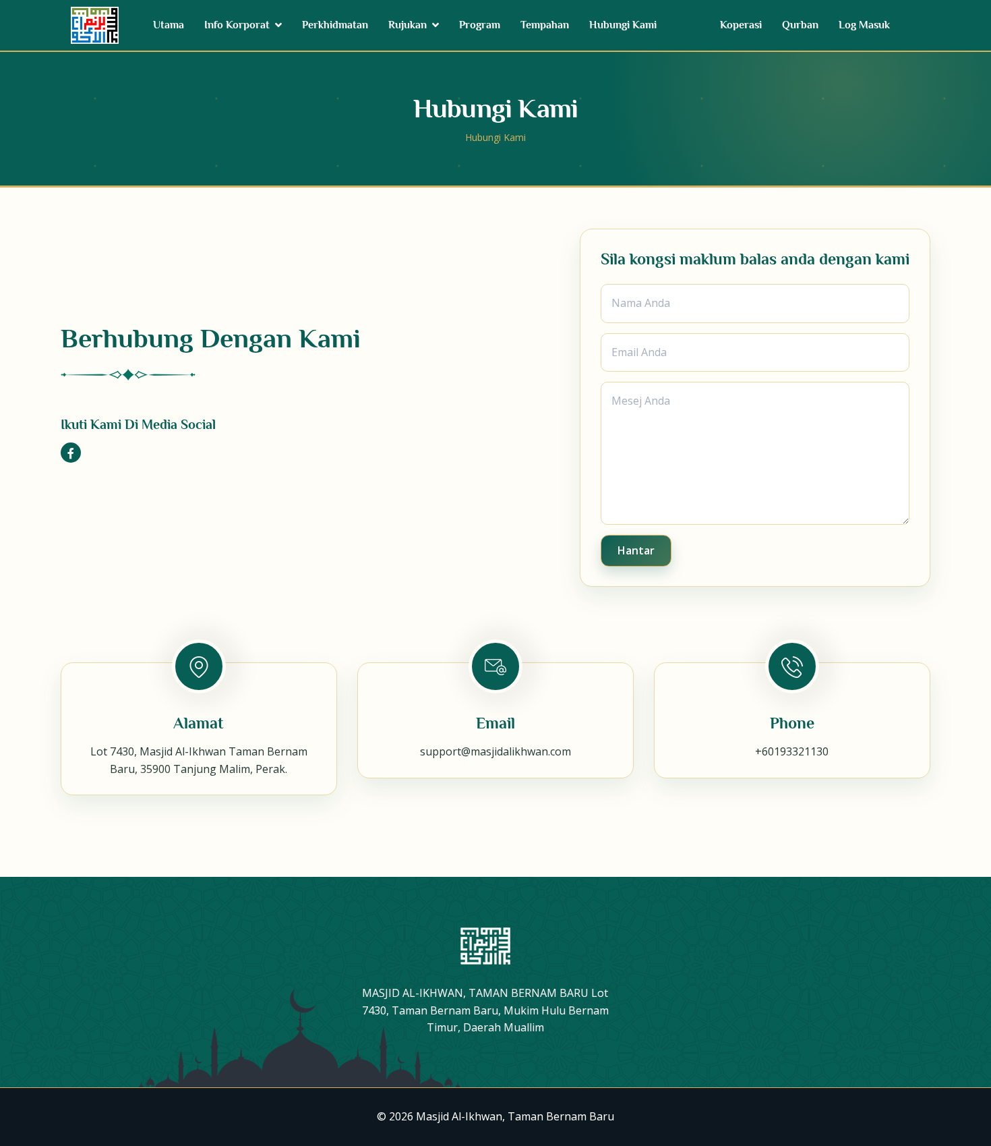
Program (479, 25)
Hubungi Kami (623, 25)
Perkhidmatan (335, 25)
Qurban (800, 25)
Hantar (636, 549)
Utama (168, 25)
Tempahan (544, 25)
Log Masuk (864, 25)
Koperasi (741, 25)
